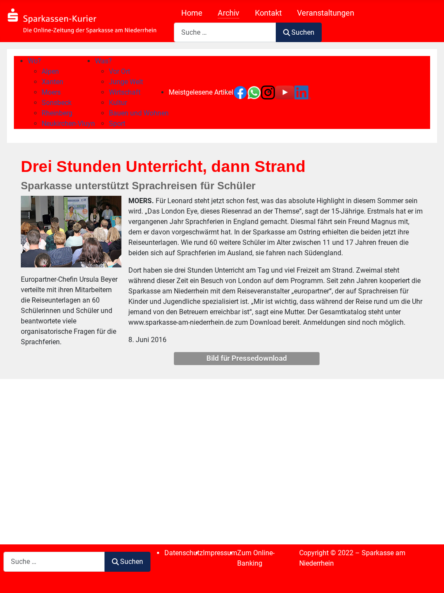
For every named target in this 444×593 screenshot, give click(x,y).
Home (191, 13)
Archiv (228, 13)
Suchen (302, 32)
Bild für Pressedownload (246, 358)
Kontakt (268, 13)
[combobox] (225, 32)
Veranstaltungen (325, 13)
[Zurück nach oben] (429, 577)
